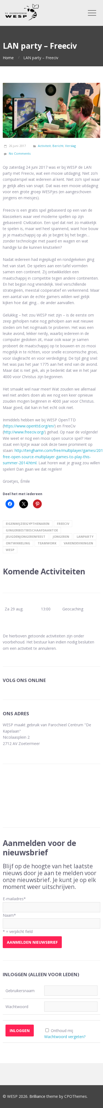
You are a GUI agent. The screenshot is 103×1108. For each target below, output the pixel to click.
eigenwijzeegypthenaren (27, 524)
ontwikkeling (18, 543)
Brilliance (37, 1096)
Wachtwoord (16, 1006)
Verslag (70, 146)
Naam (9, 915)
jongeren (61, 536)
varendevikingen (78, 543)
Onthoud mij (62, 1030)
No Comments (19, 153)
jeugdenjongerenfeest (25, 536)
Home (8, 57)
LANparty (85, 536)
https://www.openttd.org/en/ (29, 426)
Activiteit (44, 146)
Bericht (57, 146)
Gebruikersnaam (20, 990)
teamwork (47, 543)
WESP (10, 550)
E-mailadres (14, 898)
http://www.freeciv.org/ (24, 432)
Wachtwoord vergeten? (64, 1036)
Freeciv (63, 524)
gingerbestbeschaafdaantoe (32, 530)
